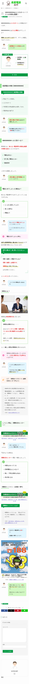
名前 (4, 644)
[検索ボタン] (26, 3)
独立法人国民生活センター (14, 412)
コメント (5, 627)
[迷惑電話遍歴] (14, 3)
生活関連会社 (5, 16)
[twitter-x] (14, 674)
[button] (4, 610)
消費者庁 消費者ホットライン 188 (16, 579)
